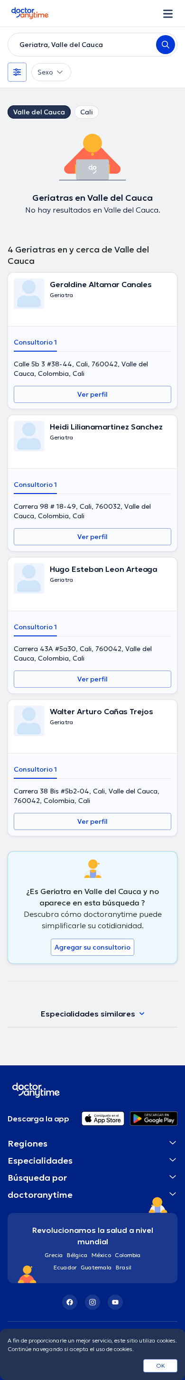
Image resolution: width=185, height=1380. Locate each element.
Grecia (54, 1255)
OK (160, 1365)
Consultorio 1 (35, 342)
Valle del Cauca (39, 112)
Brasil (123, 1267)
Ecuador (65, 1267)
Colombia (128, 1255)
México (101, 1255)
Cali (86, 112)
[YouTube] (115, 1302)
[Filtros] (17, 72)
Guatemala (96, 1267)
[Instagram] (92, 1302)
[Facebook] (69, 1302)
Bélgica (77, 1255)
